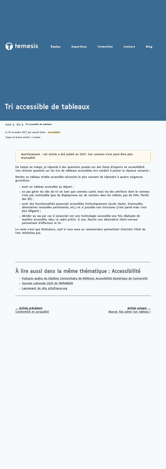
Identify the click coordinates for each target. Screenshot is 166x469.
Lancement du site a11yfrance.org (44, 288)
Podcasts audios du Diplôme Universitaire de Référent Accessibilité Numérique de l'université (85, 278)
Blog (149, 46)
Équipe (56, 46)
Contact (129, 46)
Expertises (79, 46)
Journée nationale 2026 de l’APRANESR (47, 283)
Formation (105, 46)
